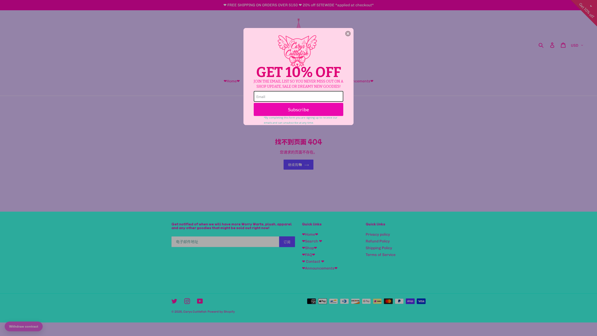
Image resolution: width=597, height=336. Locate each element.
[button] (348, 33)
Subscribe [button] (298, 109)
